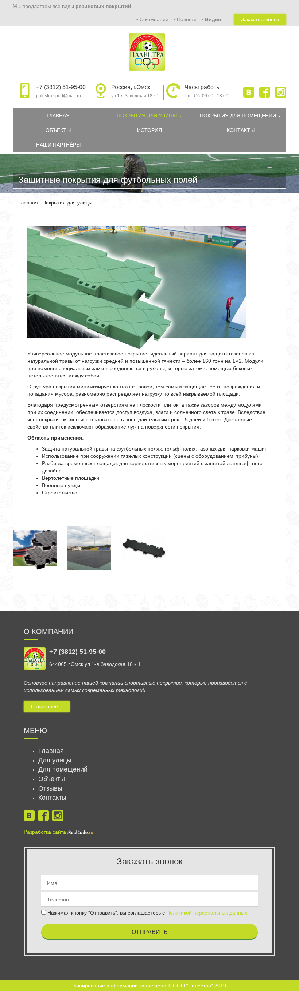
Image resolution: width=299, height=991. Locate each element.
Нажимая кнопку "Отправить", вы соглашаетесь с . (147, 913)
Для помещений (63, 769)
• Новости (185, 19)
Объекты (58, 130)
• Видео (211, 19)
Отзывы (50, 788)
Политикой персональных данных (206, 913)
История (149, 130)
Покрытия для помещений (238, 115)
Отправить (150, 932)
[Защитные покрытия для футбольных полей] (35, 548)
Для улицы (54, 760)
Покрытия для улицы (147, 115)
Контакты (241, 130)
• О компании (152, 19)
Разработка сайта (45, 832)
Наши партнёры (58, 145)
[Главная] (149, 48)
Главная (58, 115)
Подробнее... (46, 706)
